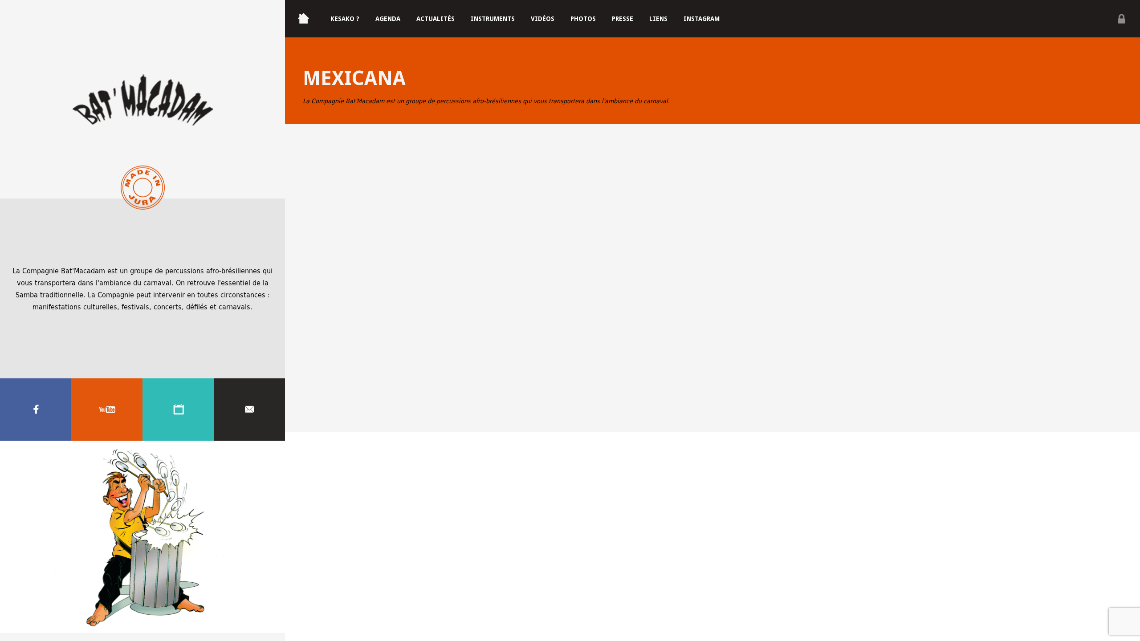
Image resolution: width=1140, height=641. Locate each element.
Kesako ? (344, 18)
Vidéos (542, 18)
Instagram (702, 18)
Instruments (493, 18)
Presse (622, 18)
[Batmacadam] (142, 99)
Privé (1121, 18)
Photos (583, 18)
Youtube (106, 409)
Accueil (298, 3)
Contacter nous (249, 409)
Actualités (435, 18)
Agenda (178, 409)
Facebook (35, 409)
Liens (658, 18)
